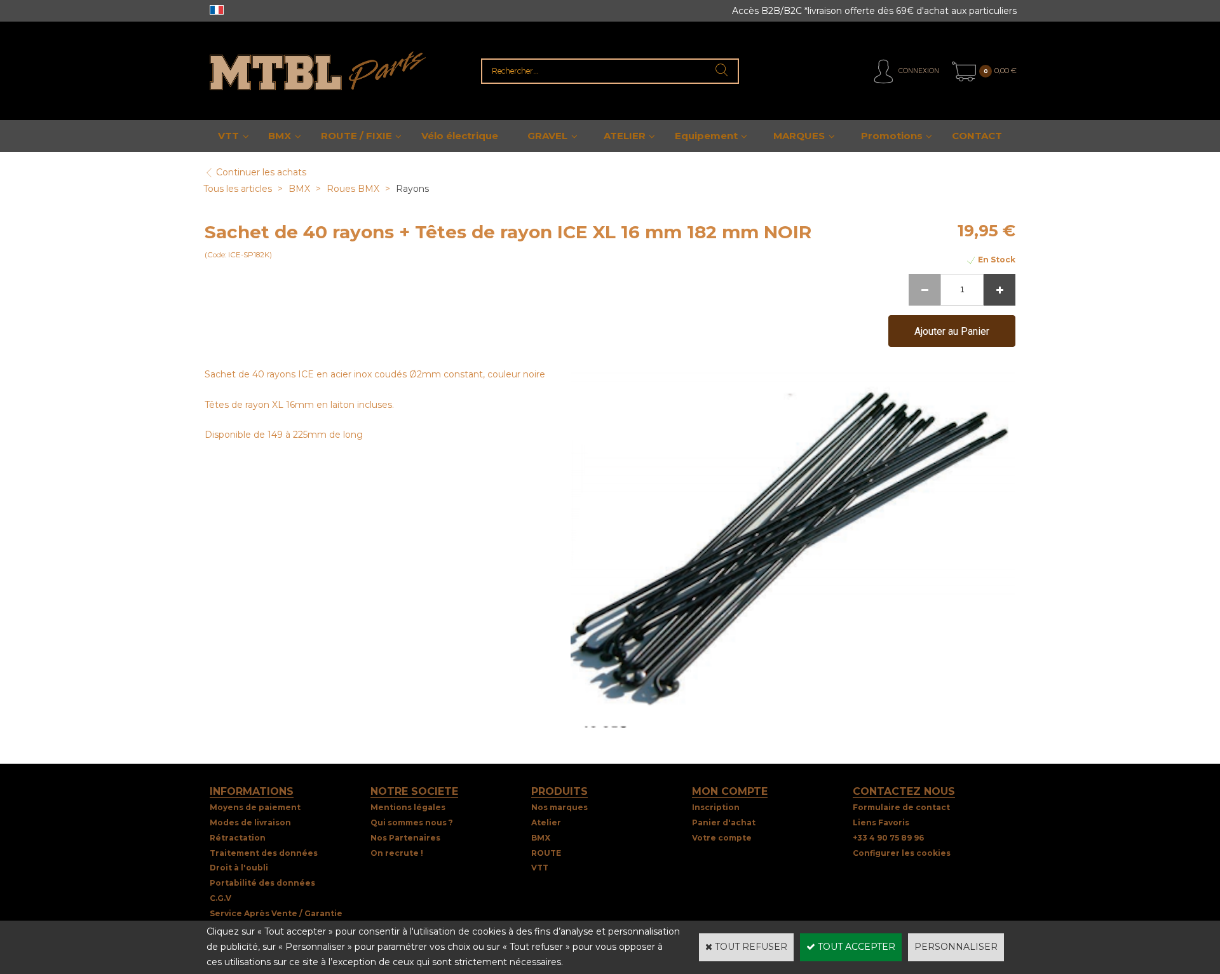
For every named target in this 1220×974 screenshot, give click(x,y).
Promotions (892, 136)
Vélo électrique (459, 136)
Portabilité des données (262, 883)
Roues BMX (353, 188)
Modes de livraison (250, 822)
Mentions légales (407, 807)
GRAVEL (547, 136)
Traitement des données (264, 853)
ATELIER (625, 136)
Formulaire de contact (901, 807)
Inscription (716, 807)
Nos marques (559, 807)
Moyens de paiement (255, 807)
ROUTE (546, 853)
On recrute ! (396, 853)
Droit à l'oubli (239, 867)
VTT (228, 136)
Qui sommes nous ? (411, 822)
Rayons (412, 188)
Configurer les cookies (902, 853)
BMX (279, 136)
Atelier (546, 822)
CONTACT (977, 136)
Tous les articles (237, 188)
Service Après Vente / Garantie (276, 913)
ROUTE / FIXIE (356, 136)
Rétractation (238, 837)
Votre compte (722, 837)
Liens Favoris (881, 822)
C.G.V (220, 898)
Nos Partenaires (405, 837)
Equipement (706, 136)
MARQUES (799, 136)
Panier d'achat (724, 822)
